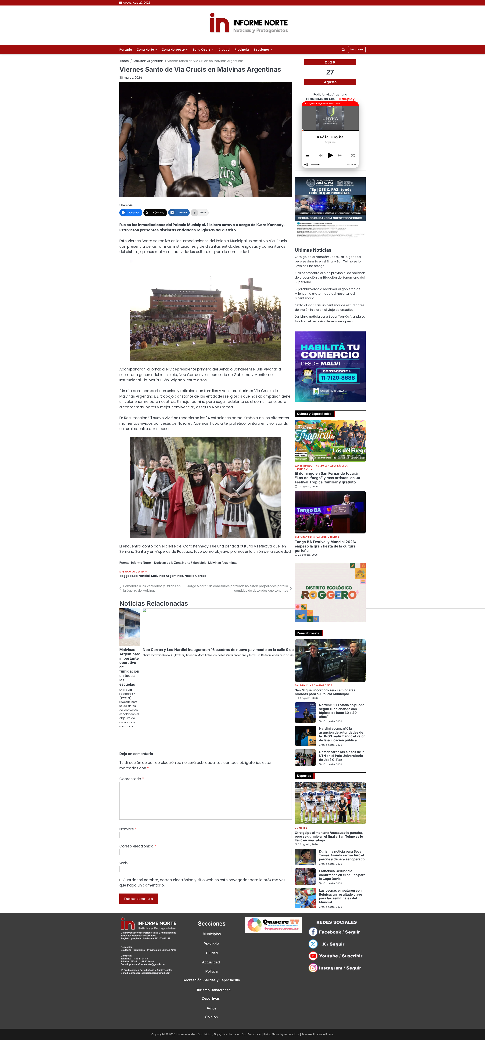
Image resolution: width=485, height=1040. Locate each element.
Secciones (262, 50)
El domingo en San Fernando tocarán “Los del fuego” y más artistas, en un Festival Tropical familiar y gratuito (327, 477)
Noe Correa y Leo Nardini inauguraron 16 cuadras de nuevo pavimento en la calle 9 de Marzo (224, 650)
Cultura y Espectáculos (332, 466)
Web (123, 863)
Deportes (301, 828)
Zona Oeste (201, 50)
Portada (125, 50)
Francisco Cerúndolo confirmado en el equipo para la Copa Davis (342, 875)
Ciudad (224, 50)
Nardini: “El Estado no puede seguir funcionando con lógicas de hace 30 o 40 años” (341, 710)
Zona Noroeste (173, 50)
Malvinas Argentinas (133, 572)
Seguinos (357, 49)
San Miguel (302, 685)
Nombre (128, 829)
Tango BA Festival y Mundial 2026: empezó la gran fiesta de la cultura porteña (325, 546)
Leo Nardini (141, 576)
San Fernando (304, 466)
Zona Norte (145, 50)
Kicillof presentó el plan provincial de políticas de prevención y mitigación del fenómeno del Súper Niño (330, 277)
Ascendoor (291, 1034)
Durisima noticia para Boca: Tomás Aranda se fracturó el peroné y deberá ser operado (330, 318)
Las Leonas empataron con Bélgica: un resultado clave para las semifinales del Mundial (340, 896)
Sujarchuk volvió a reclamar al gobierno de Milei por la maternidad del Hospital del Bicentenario (327, 294)
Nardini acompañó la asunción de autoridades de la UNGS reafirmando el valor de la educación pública (342, 734)
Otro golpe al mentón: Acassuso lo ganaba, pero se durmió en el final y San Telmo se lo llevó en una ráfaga (328, 261)
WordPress (326, 1034)
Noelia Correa (195, 576)
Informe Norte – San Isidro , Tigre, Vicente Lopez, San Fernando (218, 1034)
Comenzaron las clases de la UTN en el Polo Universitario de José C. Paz (342, 756)
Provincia (242, 50)
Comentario (131, 779)
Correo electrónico (137, 846)
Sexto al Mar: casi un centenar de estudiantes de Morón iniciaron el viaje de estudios (329, 307)
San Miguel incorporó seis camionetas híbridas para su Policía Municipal (325, 692)
